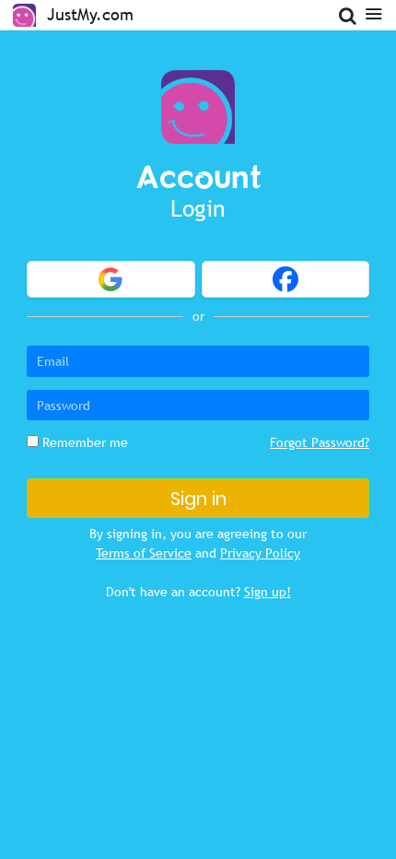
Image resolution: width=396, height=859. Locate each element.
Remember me (83, 442)
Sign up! (267, 591)
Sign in (198, 499)
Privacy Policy (260, 553)
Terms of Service (144, 553)
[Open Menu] (373, 12)
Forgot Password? (319, 442)
